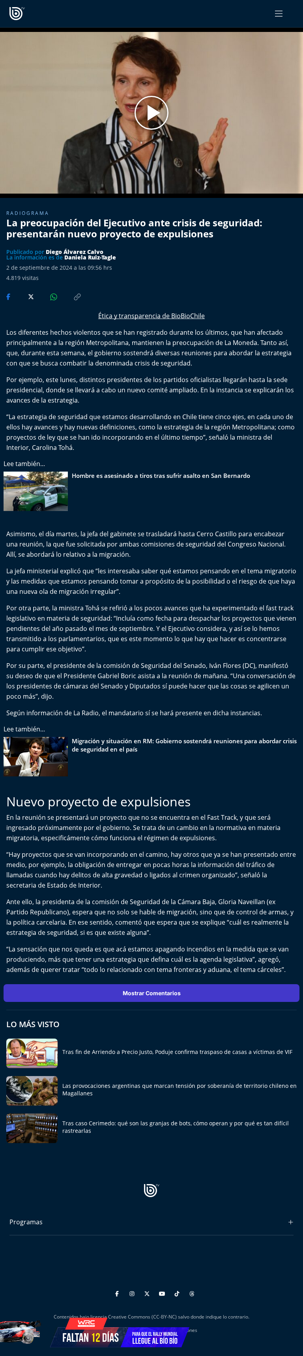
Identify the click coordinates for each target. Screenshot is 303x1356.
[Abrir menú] (278, 14)
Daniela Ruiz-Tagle (90, 257)
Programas (26, 1222)
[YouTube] (163, 1292)
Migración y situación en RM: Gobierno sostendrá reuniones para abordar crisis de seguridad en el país (184, 745)
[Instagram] (133, 1292)
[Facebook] (118, 1292)
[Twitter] (148, 1292)
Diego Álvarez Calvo (74, 252)
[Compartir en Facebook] (9, 296)
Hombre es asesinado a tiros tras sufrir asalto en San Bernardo (161, 475)
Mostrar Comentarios (152, 993)
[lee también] (38, 491)
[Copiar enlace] (70, 296)
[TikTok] (178, 1292)
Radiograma (27, 213)
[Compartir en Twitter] (23, 296)
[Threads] (192, 1292)
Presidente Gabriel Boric (100, 675)
